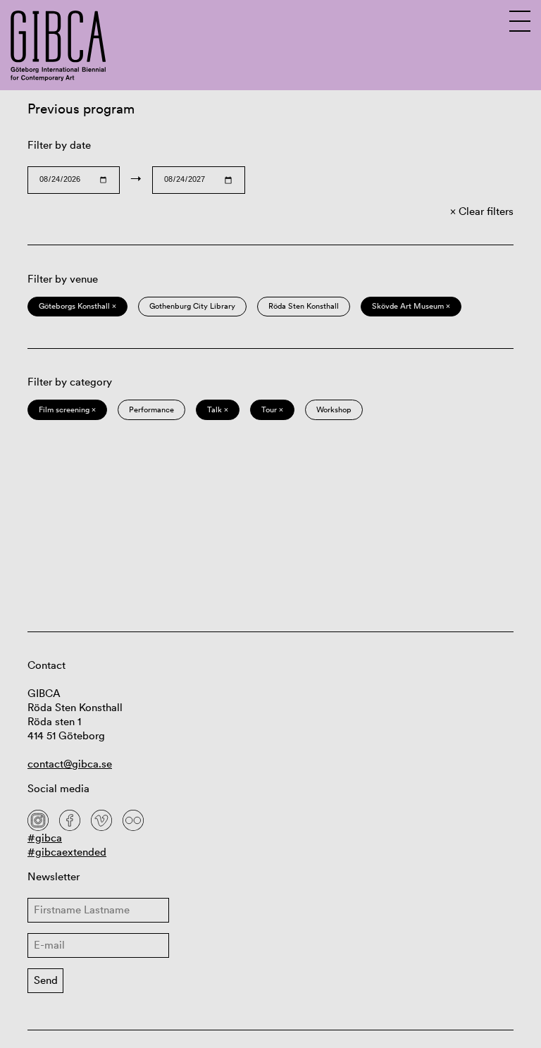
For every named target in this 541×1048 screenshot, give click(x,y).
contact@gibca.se (69, 763)
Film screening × (67, 409)
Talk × (217, 409)
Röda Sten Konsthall (303, 306)
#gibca (44, 837)
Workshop (334, 409)
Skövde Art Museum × (411, 306)
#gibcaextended (66, 851)
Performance (151, 409)
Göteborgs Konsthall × (77, 306)
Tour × (272, 409)
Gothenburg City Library (192, 306)
